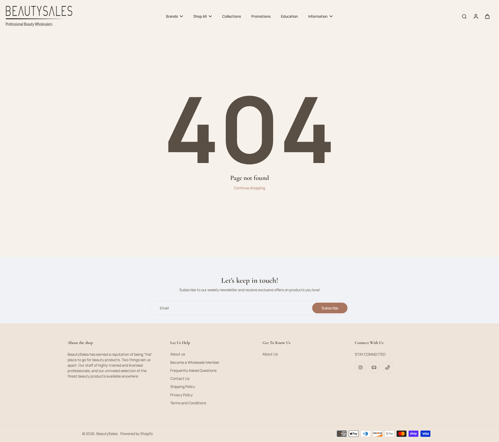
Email (164, 308)
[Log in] (475, 16)
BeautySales (106, 433)
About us (177, 354)
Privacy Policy (181, 394)
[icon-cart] (487, 16)
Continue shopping (249, 187)
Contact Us (179, 378)
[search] (464, 16)
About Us (270, 354)
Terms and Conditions (188, 402)
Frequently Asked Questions (193, 370)
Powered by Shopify (136, 433)
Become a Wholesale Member (194, 362)
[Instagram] (360, 367)
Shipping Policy (182, 386)
